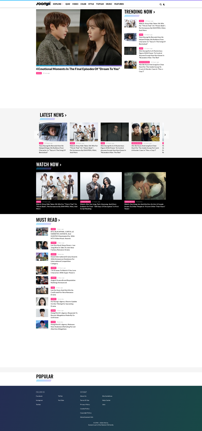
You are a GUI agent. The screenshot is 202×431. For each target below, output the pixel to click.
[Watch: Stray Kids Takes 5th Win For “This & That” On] (84, 132)
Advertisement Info (86, 417)
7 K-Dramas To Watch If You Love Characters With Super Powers (63, 271)
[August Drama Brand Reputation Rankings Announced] (42, 280)
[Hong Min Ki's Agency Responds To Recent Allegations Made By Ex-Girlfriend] (42, 313)
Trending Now (138, 11)
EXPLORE (57, 4)
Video (75, 4)
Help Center (106, 400)
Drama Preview (144, 62)
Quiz (67, 4)
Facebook (39, 396)
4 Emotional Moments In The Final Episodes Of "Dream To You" (78, 69)
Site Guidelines (107, 396)
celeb (53, 310)
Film (141, 34)
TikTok (60, 396)
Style (91, 4)
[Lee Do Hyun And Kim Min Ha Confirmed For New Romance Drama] (42, 290)
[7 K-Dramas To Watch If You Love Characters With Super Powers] (42, 270)
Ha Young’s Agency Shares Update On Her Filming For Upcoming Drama (64, 303)
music (53, 229)
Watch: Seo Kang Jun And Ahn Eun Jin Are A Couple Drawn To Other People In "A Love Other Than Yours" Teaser (144, 206)
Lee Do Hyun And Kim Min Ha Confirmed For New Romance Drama (62, 292)
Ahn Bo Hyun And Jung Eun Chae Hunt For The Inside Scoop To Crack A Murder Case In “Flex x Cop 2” (151, 67)
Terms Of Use (84, 400)
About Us (83, 396)
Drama (39, 73)
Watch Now (47, 164)
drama (54, 242)
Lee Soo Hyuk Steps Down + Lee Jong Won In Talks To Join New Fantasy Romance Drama (63, 247)
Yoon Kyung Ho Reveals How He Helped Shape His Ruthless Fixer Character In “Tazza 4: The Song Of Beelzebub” (152, 40)
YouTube (61, 400)
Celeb (83, 4)
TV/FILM (100, 4)
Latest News (52, 114)
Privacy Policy (85, 404)
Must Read (46, 219)
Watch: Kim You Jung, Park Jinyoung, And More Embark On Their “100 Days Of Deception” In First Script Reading (99, 206)
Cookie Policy (85, 409)
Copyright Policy (86, 413)
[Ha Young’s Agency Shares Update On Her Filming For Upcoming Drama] (42, 301)
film (53, 287)
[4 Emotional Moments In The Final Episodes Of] (79, 37)
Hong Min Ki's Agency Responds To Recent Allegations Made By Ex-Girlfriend (64, 315)
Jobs (103, 404)
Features (119, 4)
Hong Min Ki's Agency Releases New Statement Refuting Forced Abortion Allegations (63, 326)
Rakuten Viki (105, 425)
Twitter (38, 404)
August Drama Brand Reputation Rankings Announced (63, 281)
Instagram (39, 400)
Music (109, 4)
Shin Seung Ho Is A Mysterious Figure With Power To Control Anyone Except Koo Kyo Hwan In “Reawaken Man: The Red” (151, 54)
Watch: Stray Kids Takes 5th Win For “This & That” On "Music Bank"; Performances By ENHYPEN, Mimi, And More (152, 26)
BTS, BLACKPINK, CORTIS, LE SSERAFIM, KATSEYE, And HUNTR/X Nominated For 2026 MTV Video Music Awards (62, 235)
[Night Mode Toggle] (164, 4)
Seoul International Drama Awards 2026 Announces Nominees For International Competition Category (64, 260)
